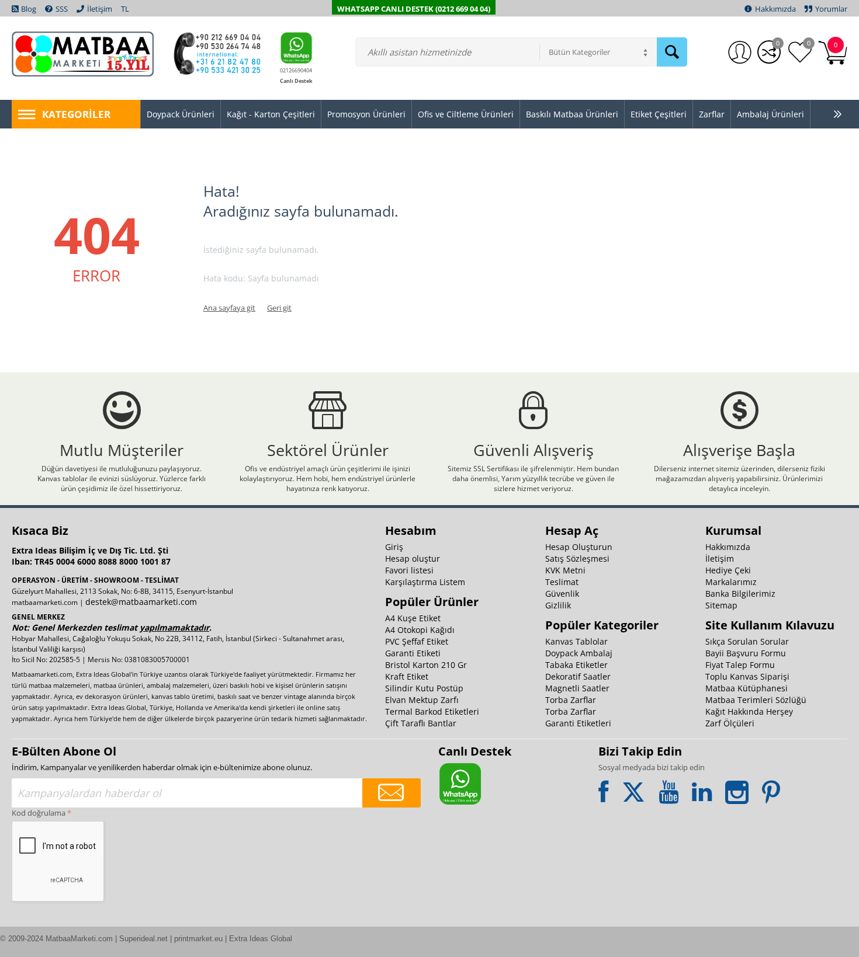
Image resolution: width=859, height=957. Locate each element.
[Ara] (672, 52)
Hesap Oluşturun (578, 546)
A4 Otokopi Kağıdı (420, 629)
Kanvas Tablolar (576, 641)
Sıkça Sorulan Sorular (747, 641)
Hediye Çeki (728, 570)
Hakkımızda (727, 546)
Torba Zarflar (570, 699)
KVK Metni (565, 570)
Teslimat (562, 581)
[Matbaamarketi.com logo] (83, 53)
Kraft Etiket (406, 676)
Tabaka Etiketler (576, 664)
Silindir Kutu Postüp (424, 688)
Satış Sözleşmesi (577, 558)
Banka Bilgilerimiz (740, 593)
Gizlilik (558, 605)
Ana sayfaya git (229, 307)
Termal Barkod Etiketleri (432, 711)
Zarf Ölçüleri (729, 723)
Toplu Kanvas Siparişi (747, 676)
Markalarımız (731, 581)
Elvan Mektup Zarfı (422, 699)
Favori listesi (409, 570)
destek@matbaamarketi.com (141, 601)
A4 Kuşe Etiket (413, 618)
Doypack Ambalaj (578, 653)
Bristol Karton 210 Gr (426, 664)
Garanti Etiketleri (578, 723)
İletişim (719, 558)
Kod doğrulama (38, 813)
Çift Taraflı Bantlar (420, 723)
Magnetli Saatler (577, 688)
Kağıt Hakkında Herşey (749, 711)
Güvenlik (562, 593)
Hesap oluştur (412, 558)
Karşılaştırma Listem (425, 581)
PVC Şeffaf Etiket (416, 641)
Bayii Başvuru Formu (745, 653)
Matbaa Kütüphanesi (746, 688)
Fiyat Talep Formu (740, 664)
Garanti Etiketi (413, 653)
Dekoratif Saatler (578, 676)
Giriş (394, 546)
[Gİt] (391, 793)
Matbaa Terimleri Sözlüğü (755, 699)
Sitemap (721, 605)
